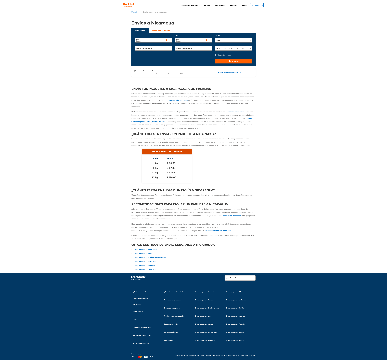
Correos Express (138, 122)
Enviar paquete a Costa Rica (145, 249)
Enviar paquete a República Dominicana (149, 257)
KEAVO (148, 122)
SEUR (154, 122)
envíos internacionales (235, 112)
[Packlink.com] (129, 5)
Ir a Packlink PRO (257, 5)
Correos (249, 118)
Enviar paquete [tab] (140, 31)
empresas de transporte (231, 216)
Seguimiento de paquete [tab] (161, 31)
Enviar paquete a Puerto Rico (145, 269)
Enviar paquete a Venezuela (144, 261)
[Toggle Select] (169, 40)
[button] (190, 5)
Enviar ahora (233, 61)
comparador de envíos (178, 100)
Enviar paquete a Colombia (144, 265)
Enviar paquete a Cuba (142, 253)
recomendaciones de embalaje (218, 231)
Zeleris (162, 122)
